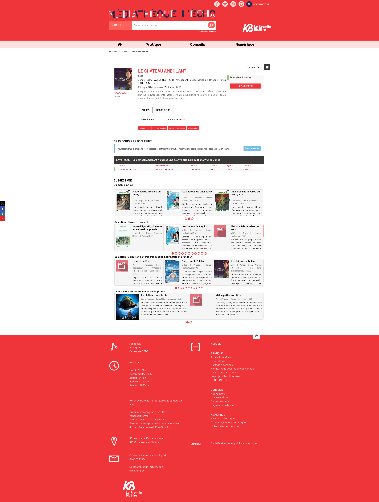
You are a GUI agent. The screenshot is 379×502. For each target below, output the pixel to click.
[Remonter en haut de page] (256, 336)
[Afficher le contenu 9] (199, 253)
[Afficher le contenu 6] (189, 253)
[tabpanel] (182, 119)
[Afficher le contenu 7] (192, 253)
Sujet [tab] (145, 110)
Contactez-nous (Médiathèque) (147, 455)
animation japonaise (177, 128)
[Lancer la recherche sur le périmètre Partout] (212, 25)
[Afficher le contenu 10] (202, 253)
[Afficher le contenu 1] (186, 218)
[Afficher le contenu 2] (176, 253)
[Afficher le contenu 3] (192, 218)
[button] (153, 44)
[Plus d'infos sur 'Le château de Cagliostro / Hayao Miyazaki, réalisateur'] (173, 200)
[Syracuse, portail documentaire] (162, 13)
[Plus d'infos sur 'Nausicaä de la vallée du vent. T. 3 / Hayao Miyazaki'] (223, 200)
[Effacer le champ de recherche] (204, 25)
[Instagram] (241, 4)
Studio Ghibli (144, 128)
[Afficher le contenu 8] (195, 253)
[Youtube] (233, 4)
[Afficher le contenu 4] (182, 253)
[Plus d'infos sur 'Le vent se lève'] (123, 266)
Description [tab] (163, 110)
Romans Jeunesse (176, 119)
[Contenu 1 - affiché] (173, 253)
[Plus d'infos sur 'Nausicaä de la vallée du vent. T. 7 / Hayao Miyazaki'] (123, 200)
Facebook (135, 343)
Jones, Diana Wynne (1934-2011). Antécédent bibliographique (172, 79)
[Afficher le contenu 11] (205, 253)
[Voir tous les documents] (147, 222)
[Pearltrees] (225, 4)
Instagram (135, 347)
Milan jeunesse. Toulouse (161, 87)
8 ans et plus (192, 128)
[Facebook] (217, 4)
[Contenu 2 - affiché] (189, 218)
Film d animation (159, 128)
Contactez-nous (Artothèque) (146, 466)
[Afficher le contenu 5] (186, 253)
